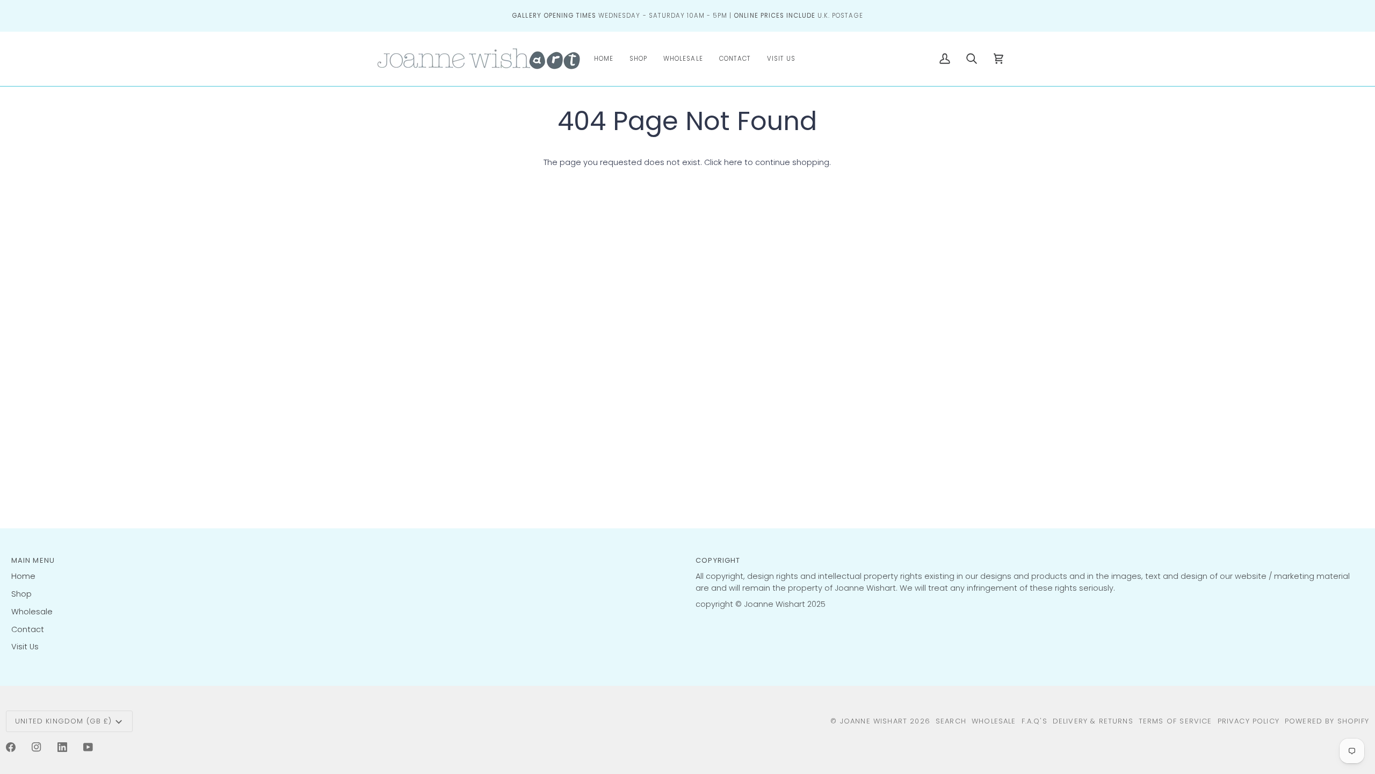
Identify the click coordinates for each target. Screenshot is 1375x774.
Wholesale (32, 611)
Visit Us (25, 646)
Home (23, 576)
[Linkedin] (62, 747)
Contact (27, 629)
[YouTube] (88, 747)
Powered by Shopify (1327, 721)
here (733, 162)
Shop (21, 594)
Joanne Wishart (873, 721)
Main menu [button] (33, 560)
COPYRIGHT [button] (718, 560)
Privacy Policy (1248, 721)
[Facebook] (11, 747)
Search (951, 721)
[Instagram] (36, 747)
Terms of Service (1175, 721)
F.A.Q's (1034, 721)
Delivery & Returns (1093, 721)
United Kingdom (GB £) (63, 721)
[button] (638, 59)
